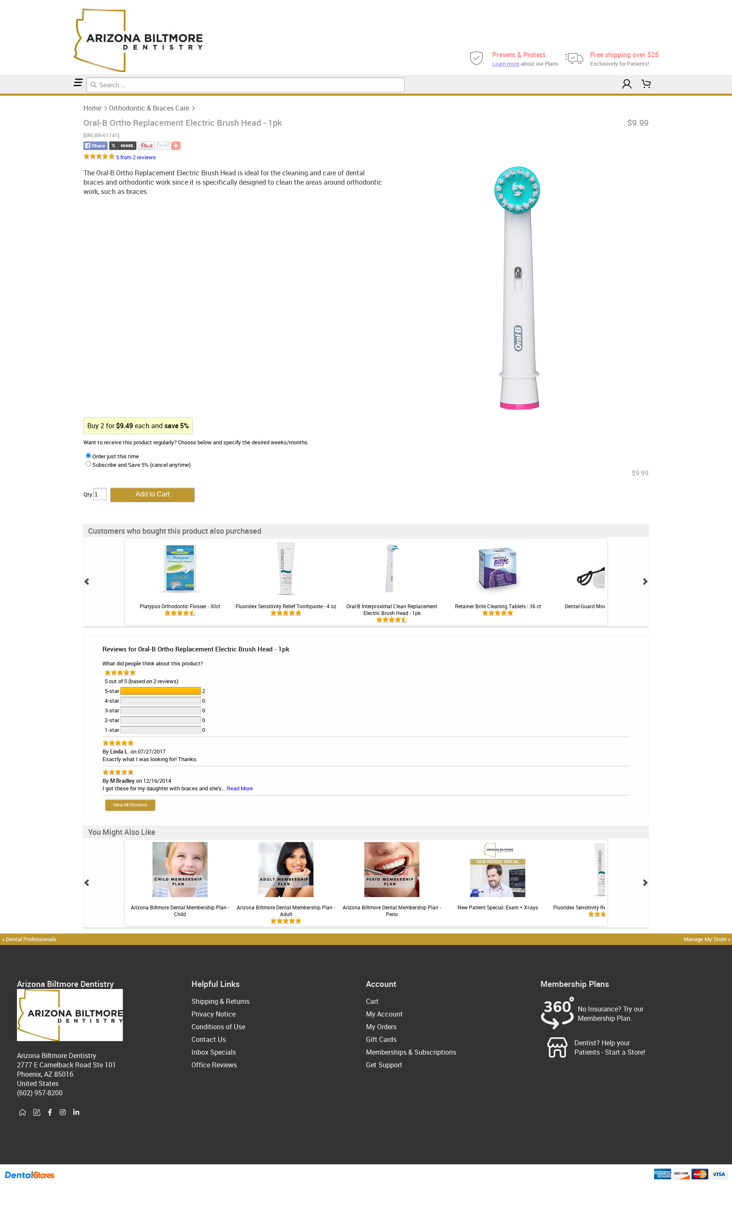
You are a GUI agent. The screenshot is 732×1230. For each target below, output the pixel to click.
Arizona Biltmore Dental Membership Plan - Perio (392, 910)
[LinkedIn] (76, 1112)
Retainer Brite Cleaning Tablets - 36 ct (498, 606)
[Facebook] (50, 1112)
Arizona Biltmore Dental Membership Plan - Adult (286, 910)
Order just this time (115, 456)
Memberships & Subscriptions (411, 1052)
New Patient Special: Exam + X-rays (498, 907)
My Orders (381, 1026)
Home (92, 108)
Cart (372, 1001)
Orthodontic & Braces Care (149, 108)
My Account (384, 1014)
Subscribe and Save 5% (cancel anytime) (141, 464)
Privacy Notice (213, 1014)
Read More (240, 788)
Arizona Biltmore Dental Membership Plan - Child (180, 910)
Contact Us (208, 1039)
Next (645, 581)
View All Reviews (130, 804)
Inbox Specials (213, 1052)
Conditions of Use (218, 1026)
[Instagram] (63, 1112)
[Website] (22, 1112)
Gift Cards (381, 1039)
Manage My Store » (708, 939)
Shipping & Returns (220, 1001)
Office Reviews (214, 1064)
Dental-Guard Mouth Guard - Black (604, 606)
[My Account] (626, 84)
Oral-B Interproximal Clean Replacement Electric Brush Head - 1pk (392, 609)
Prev (86, 581)
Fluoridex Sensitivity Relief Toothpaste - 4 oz (286, 606)
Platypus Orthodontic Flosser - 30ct (180, 606)
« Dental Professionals (29, 939)
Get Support (384, 1064)
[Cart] (646, 84)
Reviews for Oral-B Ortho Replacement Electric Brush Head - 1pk (196, 649)
